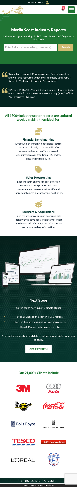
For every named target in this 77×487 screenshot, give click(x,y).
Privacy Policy (50, 481)
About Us (25, 481)
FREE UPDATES (35, 2)
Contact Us (36, 481)
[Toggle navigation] (71, 9)
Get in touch (38, 349)
